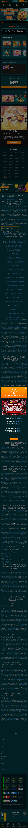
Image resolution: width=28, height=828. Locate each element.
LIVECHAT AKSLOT (14, 425)
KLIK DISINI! (18, 417)
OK (14, 439)
